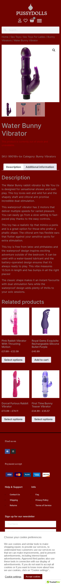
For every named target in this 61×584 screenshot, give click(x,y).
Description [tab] (13, 167)
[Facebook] (7, 451)
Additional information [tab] (40, 167)
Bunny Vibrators (46, 156)
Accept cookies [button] (33, 576)
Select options (13, 359)
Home (5, 36)
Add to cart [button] (41, 359)
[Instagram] (13, 451)
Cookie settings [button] (13, 576)
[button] (39, 21)
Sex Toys (16, 36)
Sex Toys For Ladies (34, 36)
